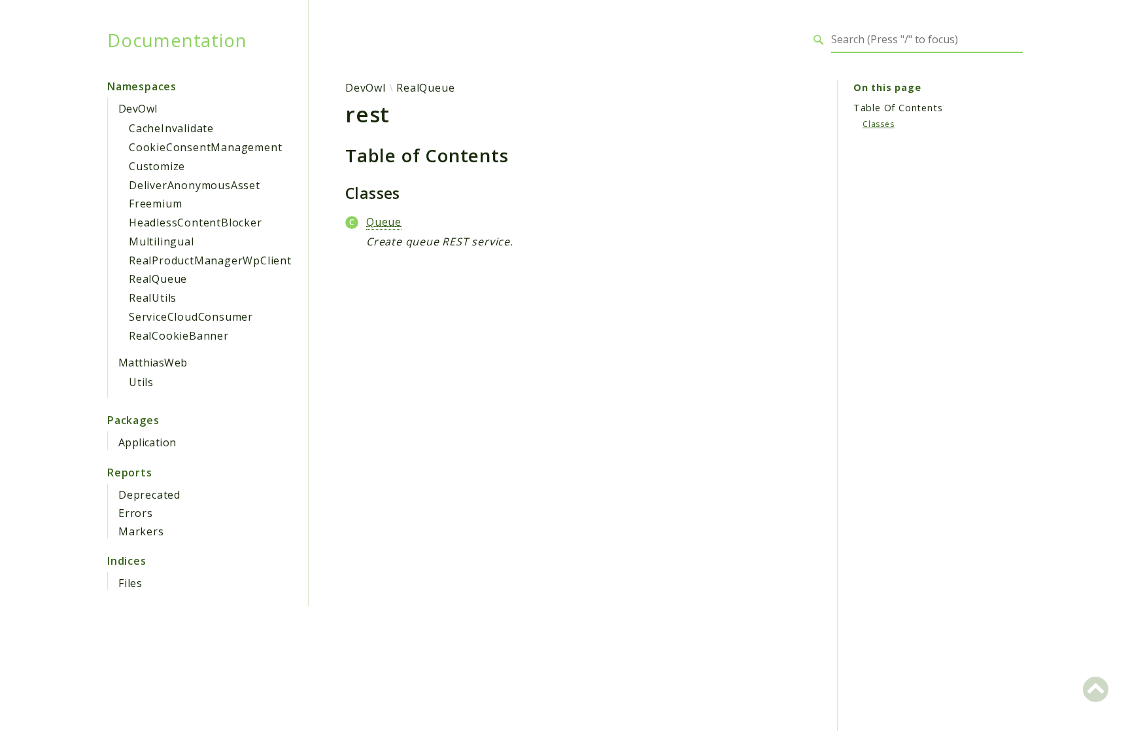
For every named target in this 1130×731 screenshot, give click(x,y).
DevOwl (137, 108)
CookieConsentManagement (205, 147)
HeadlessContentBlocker (195, 222)
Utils (141, 382)
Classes (879, 124)
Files (130, 583)
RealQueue (158, 279)
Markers (141, 531)
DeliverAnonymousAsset (194, 185)
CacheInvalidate (171, 128)
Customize (157, 166)
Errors (135, 513)
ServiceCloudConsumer (191, 317)
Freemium (155, 203)
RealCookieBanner (179, 336)
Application (147, 442)
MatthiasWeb (152, 362)
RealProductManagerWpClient (210, 260)
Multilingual (161, 241)
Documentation (177, 39)
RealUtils (153, 298)
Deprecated (149, 495)
